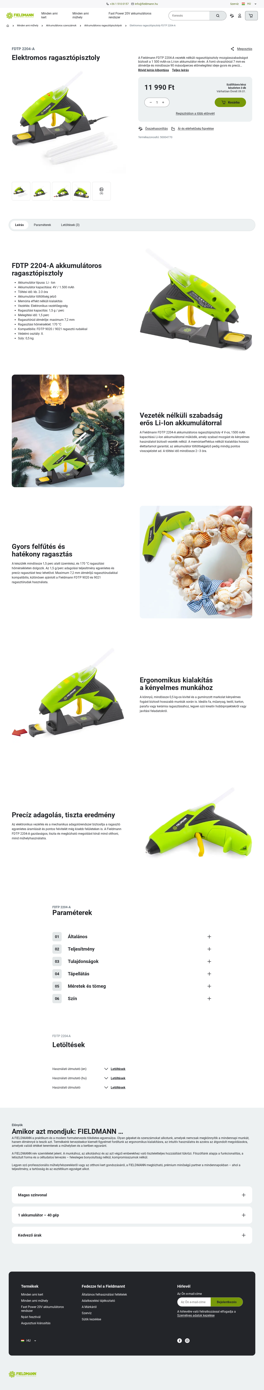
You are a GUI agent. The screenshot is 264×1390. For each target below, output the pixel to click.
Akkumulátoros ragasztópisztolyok (103, 25)
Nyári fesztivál (31, 1317)
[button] (230, 102)
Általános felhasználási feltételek (104, 1294)
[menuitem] (52, 15)
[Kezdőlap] (7, 25)
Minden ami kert (32, 1294)
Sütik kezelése (91, 1319)
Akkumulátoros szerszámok (61, 25)
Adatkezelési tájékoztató (98, 1301)
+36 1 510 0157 (119, 3)
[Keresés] (217, 15)
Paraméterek (42, 225)
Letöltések (118, 1069)
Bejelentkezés (227, 1302)
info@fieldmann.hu (146, 3)
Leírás (19, 225)
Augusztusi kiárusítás (35, 1323)
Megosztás (244, 49)
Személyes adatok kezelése (196, 1315)
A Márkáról (89, 1307)
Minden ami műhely (27, 25)
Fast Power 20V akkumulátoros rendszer (42, 1309)
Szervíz (234, 3)
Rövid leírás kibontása (153, 70)
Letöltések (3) (70, 225)
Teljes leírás (180, 70)
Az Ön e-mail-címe (189, 1294)
